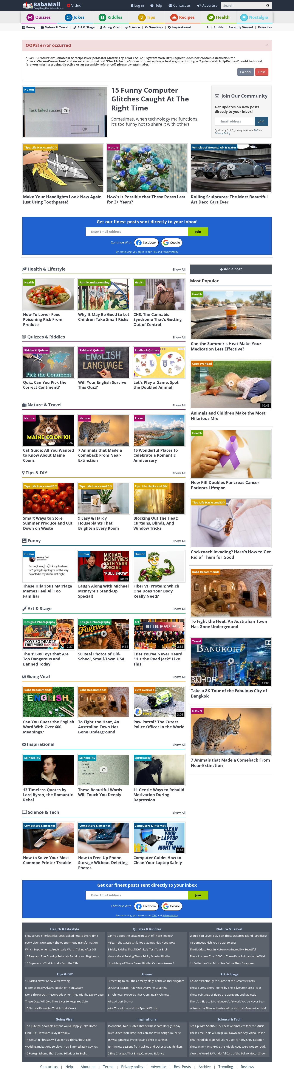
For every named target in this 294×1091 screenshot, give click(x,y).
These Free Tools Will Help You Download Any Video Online (227, 1033)
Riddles (114, 17)
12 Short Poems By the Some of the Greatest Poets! (222, 981)
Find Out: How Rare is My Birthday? (47, 1033)
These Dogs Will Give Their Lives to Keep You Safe (56, 1001)
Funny (31, 27)
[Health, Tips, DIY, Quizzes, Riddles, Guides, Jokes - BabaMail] (43, 5)
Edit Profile (215, 27)
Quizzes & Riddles (147, 929)
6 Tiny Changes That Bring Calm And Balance (136, 1053)
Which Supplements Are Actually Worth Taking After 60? (60, 949)
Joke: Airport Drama (120, 1001)
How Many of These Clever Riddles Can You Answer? (141, 963)
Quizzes (43, 17)
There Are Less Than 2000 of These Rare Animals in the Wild (227, 956)
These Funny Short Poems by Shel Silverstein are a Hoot (225, 988)
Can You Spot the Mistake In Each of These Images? (140, 936)
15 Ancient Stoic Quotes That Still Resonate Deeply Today (144, 1026)
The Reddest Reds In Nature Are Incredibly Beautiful (223, 949)
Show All (179, 269)
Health (222, 17)
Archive (205, 1066)
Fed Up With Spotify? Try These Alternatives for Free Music (227, 1026)
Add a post (232, 269)
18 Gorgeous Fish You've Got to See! (213, 942)
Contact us (182, 5)
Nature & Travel (56, 27)
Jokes (79, 17)
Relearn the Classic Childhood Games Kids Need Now (141, 942)
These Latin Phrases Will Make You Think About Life (58, 1040)
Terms (108, 1066)
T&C (256, 130)
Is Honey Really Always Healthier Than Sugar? (54, 988)
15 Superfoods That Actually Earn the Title (51, 963)
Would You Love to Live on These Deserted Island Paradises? (228, 936)
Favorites (265, 27)
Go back (245, 72)
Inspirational (181, 27)
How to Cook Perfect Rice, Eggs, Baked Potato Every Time (61, 936)
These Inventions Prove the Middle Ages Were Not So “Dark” (228, 1046)
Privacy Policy (222, 133)
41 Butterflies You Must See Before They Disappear (222, 963)
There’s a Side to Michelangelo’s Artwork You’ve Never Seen (227, 1001)
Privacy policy (132, 1066)
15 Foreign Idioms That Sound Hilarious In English (56, 1053)
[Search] (268, 5)
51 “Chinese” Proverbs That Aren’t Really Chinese (138, 994)
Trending (225, 1066)
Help (158, 5)
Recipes (187, 17)
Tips (151, 17)
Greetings (156, 27)
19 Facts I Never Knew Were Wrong (47, 981)
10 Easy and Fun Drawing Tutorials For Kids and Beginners (62, 956)
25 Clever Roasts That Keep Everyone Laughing (137, 988)
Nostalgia (258, 17)
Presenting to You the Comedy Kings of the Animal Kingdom (146, 981)
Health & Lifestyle (64, 929)
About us (88, 1066)
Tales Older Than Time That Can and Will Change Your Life (144, 1033)
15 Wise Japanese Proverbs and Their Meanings (137, 1040)
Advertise (210, 5)
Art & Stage (85, 27)
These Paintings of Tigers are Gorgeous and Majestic (223, 994)
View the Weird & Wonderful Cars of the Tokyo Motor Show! (228, 1053)
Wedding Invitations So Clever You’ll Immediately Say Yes (61, 1046)
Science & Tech (229, 1019)
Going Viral (111, 27)
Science (134, 27)
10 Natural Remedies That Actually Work (50, 1008)
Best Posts (182, 1066)
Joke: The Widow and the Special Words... (133, 1008)
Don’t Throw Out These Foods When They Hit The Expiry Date (64, 994)
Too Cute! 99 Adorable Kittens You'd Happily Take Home (61, 1026)
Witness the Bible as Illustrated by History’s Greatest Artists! (228, 1008)
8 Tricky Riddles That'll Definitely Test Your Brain (138, 949)
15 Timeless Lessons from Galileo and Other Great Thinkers (145, 1046)
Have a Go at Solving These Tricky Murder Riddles (139, 956)
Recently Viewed (241, 27)
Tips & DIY (65, 974)
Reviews (247, 1066)
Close (262, 72)
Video (76, 5)
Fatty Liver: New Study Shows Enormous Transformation (61, 942)
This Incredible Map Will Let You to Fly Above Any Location (227, 1040)
